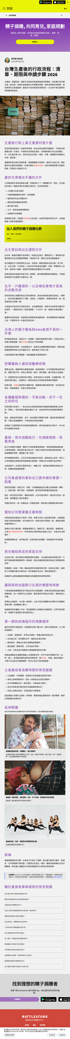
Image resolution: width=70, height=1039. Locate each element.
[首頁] (10, 8)
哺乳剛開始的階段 (15, 532)
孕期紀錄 (26, 218)
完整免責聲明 (57, 877)
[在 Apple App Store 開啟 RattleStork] (59, 2)
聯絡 (34, 1025)
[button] (35, 894)
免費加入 (42, 41)
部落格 (27, 1025)
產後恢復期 (38, 165)
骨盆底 (43, 658)
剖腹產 (16, 385)
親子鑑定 (24, 342)
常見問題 (42, 1025)
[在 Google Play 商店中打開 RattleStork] (45, 2)
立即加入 (35, 239)
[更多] (4, 8)
